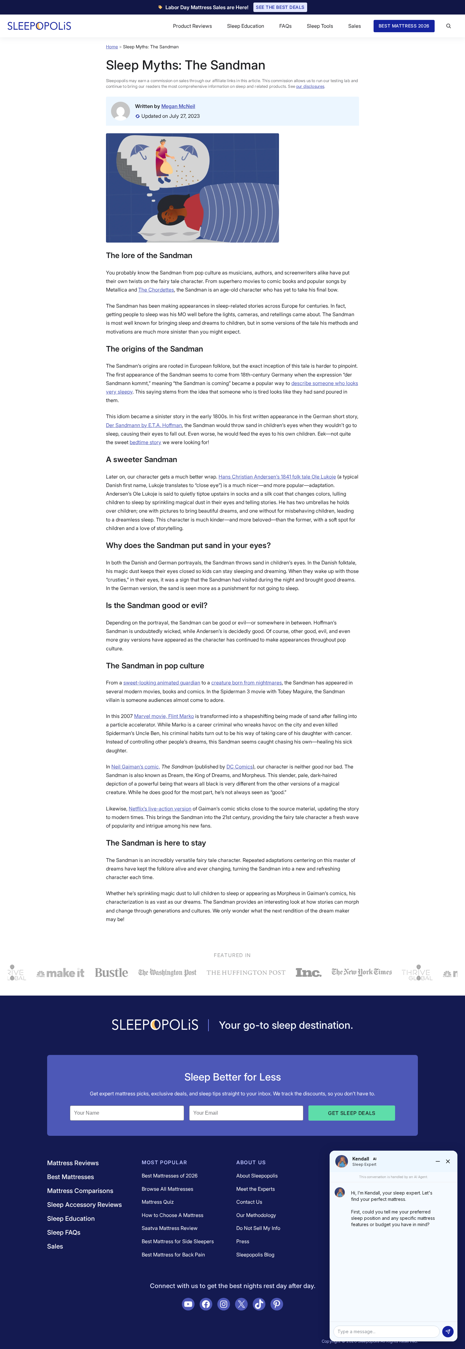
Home (112, 46)
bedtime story (145, 442)
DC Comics (239, 766)
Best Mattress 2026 (404, 25)
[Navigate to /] (155, 1025)
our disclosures (310, 86)
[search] (448, 26)
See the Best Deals (280, 7)
